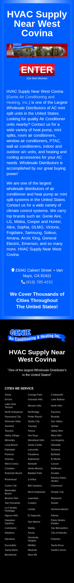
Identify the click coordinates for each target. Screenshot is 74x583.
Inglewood (33, 459)
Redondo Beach (13, 473)
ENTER (37, 70)
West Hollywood (36, 492)
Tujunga (32, 426)
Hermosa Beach (59, 509)
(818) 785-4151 (39, 282)
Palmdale (10, 449)
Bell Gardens (35, 485)
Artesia (54, 515)
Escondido (10, 545)
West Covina (11, 463)
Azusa (31, 532)
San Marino (34, 521)
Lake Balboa (58, 399)
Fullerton (55, 539)
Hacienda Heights (33, 539)
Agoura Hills (11, 515)
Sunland (9, 426)
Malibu (31, 528)
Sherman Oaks (13, 421)
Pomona (9, 454)
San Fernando (12, 503)
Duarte (54, 503)
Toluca (31, 430)
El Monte (55, 459)
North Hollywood (14, 412)
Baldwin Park (35, 473)
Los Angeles (57, 440)
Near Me (32, 554)
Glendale (56, 445)
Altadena (9, 532)
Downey (9, 459)
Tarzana (9, 430)
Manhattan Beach (10, 492)
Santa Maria (11, 550)
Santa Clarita (35, 445)
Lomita (31, 509)
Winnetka (10, 440)
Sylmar (54, 426)
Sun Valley (56, 421)
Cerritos (32, 479)
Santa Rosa (57, 545)
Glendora (10, 539)
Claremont (56, 485)
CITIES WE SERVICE (19, 388)
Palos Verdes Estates (58, 522)
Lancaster (33, 449)
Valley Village (12, 435)
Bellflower (56, 468)
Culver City (11, 485)
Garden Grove (58, 550)
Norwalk (32, 463)
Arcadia (55, 473)
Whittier (32, 545)
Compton (10, 468)
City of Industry (59, 532)
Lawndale (33, 498)
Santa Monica (35, 468)
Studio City (33, 421)
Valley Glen (57, 430)
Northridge (33, 412)
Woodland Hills (36, 440)
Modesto (32, 550)
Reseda (55, 416)
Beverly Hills (11, 498)
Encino (8, 399)
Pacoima (55, 412)
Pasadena (33, 454)
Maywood (56, 498)
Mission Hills (34, 405)
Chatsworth (57, 394)
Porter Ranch (35, 416)
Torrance (55, 449)
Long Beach (11, 445)
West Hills (56, 435)
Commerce (11, 528)
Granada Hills (35, 399)
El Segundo (34, 515)
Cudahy (32, 503)
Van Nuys (33, 435)
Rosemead (11, 479)
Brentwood (10, 554)
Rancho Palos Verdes (58, 479)
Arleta (8, 394)
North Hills (56, 405)
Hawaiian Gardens (10, 522)
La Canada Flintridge (11, 509)
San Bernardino (59, 528)
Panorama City (13, 416)
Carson (55, 463)
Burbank (55, 454)
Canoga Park (35, 394)
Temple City (57, 492)
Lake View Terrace (10, 406)
